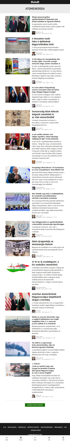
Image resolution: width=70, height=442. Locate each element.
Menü (6, 440)
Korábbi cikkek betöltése (35, 405)
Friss (35, 440)
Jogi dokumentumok (47, 427)
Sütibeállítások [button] (36, 430)
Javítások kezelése (33, 427)
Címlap (21, 440)
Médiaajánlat (59, 427)
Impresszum (22, 427)
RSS (65, 427)
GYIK (4, 427)
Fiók (63, 440)
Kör (49, 440)
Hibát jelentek (12, 427)
